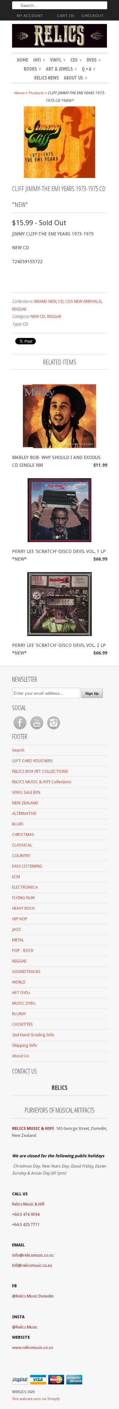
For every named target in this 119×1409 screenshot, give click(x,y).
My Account (30, 16)
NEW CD (37, 316)
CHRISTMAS (23, 834)
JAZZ (16, 929)
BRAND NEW (45, 301)
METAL (18, 940)
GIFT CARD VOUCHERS (32, 760)
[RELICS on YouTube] (37, 729)
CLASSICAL (22, 845)
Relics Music (26, 1327)
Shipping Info (24, 1045)
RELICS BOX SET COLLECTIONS (40, 771)
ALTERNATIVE (24, 813)
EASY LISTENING (27, 866)
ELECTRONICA (25, 887)
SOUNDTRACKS (26, 971)
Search (18, 750)
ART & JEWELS (61, 69)
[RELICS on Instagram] (54, 729)
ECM (16, 876)
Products (35, 93)
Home (22, 60)
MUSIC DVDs (24, 1003)
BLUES (17, 824)
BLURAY (19, 1013)
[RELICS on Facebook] (20, 729)
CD (60, 301)
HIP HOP (19, 918)
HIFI (39, 60)
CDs (76, 60)
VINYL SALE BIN (26, 792)
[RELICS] (59, 37)
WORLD (19, 982)
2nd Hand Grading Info (33, 1034)
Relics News (46, 78)
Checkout (93, 16)
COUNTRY (21, 855)
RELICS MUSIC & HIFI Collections (41, 781)
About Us (75, 78)
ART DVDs (21, 992)
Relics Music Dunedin (35, 1296)
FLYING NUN (23, 897)
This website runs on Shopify (36, 1399)
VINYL (57, 60)
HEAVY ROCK (23, 908)
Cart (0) (66, 16)
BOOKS (32, 69)
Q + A (88, 69)
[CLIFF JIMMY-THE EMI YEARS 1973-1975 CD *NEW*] (59, 176)
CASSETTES (22, 1024)
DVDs (94, 60)
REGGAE (19, 309)
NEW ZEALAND (25, 802)
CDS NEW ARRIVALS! (83, 301)
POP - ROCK (22, 950)
